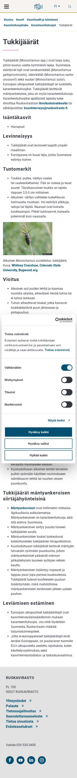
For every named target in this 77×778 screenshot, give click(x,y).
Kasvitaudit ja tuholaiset (42, 19)
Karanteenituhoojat (43, 25)
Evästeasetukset (19, 726)
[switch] (66, 380)
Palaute (12, 706)
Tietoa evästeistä (57, 349)
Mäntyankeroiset (23, 508)
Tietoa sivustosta (19, 721)
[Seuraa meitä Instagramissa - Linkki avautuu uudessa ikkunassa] (42, 760)
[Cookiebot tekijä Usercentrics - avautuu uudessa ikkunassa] (55, 320)
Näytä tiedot (56, 420)
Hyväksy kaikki (38, 432)
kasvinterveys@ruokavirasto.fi (46, 108)
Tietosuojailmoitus (21, 711)
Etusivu (8, 19)
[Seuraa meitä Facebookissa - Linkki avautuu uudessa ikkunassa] (10, 760)
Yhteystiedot (16, 701)
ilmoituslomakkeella (53, 103)
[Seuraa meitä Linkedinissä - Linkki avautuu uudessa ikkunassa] (31, 760)
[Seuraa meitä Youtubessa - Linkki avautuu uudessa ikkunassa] (20, 760)
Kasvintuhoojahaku (16, 25)
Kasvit (20, 19)
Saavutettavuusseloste (24, 716)
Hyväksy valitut (38, 443)
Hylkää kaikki (39, 455)
